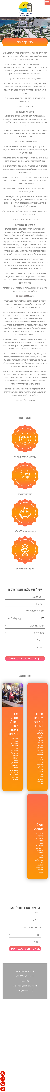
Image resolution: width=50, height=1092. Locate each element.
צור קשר (42, 1043)
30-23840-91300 (22, 296)
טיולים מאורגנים (40, 1064)
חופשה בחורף (40, 1030)
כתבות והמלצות (40, 1038)
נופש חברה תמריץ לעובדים (35, 1069)
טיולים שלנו (41, 1056)
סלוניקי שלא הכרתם (38, 1026)
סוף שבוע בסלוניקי (39, 1034)
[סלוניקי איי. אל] (25, 8)
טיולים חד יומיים (40, 1060)
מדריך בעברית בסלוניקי (37, 1073)
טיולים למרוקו (40, 1077)
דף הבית (42, 1021)
